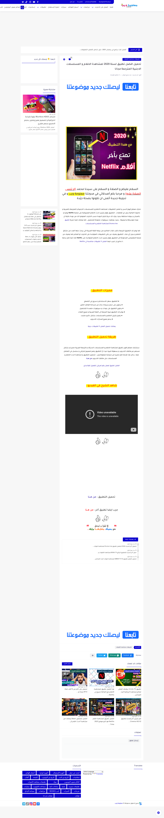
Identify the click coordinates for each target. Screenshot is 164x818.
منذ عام (137, 687)
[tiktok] (26, 1)
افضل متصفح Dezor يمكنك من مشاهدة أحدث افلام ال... (75, 720)
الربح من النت (64, 777)
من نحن (72, 2)
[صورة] (49, 215)
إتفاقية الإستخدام (90, 2)
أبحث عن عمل (74, 773)
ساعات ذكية (53, 786)
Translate (99, 774)
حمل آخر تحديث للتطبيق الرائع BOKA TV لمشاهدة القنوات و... (116, 552)
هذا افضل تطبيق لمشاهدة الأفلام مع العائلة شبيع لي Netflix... (104, 692)
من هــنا (92, 497)
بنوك (55, 782)
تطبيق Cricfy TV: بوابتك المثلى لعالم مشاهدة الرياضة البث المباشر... (129, 692)
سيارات (63, 7)
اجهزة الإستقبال (53, 7)
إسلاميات (31, 7)
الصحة (24, 7)
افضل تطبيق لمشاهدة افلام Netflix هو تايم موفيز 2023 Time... (103, 722)
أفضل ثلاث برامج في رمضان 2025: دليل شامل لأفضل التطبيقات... (102, 50)
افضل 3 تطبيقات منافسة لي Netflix (93, 242)
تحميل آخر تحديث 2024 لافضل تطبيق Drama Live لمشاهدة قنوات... (114, 546)
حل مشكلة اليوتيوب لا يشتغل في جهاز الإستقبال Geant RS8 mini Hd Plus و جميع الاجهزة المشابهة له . (32, 217)
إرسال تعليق (133, 741)
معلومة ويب (77, 194)
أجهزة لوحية (44, 773)
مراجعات (86, 7)
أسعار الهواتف (73, 7)
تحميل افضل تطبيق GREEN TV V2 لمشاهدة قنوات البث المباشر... (115, 559)
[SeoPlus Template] (140, 803)
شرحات (76, 791)
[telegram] (22, 1)
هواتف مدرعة (47, 796)
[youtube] (34, 1)
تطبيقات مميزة (74, 786)
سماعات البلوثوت (39, 786)
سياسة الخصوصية (105, 2)
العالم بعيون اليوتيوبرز (12, 7)
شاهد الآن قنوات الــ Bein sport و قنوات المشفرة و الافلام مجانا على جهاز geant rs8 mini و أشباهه (32, 239)
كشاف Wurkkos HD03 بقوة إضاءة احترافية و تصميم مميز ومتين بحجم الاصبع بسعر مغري (39, 120)
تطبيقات (43, 7)
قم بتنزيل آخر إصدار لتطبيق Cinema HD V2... (131, 720)
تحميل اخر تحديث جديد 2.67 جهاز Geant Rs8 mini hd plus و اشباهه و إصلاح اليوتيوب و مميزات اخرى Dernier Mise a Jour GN (32, 228)
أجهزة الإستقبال (58, 773)
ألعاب (27, 777)
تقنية (111, 7)
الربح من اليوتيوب (48, 777)
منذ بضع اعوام (131, 544)
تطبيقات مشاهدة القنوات (132, 59)
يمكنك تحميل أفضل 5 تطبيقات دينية (101, 326)
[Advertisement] (82, 29)
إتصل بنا (79, 2)
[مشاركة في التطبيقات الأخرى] (92, 655)
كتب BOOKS (54, 791)
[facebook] (37, 1)
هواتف (77, 796)
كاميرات (66, 791)
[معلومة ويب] (129, 5)
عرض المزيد (67, 664)
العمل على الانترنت (101, 7)
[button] (128, 655)
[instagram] (30, 1)
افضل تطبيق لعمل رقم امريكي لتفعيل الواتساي (102, 366)
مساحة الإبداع (29, 791)
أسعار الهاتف (29, 773)
